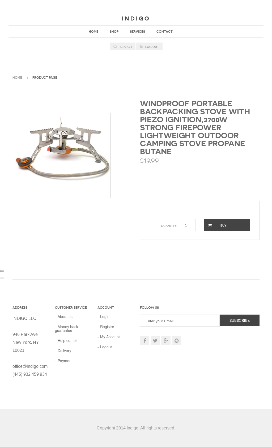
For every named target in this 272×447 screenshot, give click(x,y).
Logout (106, 346)
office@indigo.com (30, 366)
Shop (114, 32)
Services (137, 32)
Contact (164, 32)
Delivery (64, 350)
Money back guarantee (66, 328)
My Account (110, 336)
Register (107, 326)
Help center (67, 340)
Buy (223, 225)
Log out (151, 47)
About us (65, 316)
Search (125, 47)
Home (93, 32)
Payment (65, 360)
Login (104, 316)
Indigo (136, 18)
